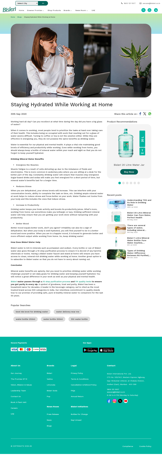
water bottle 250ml (25, 319)
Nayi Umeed (76, 420)
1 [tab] (119, 183)
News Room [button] (80, 10)
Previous (105, 153)
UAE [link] (93, 10)
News (49, 420)
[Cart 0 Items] (156, 10)
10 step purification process (56, 281)
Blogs (19, 17)
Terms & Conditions (79, 379)
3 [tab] (127, 183)
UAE (12, 414)
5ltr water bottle (79, 319)
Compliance (128, 446)
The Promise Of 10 (19, 379)
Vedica (50, 379)
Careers (14, 408)
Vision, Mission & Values (21, 385)
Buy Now (129, 172)
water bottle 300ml (53, 319)
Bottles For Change (79, 414)
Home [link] (21, 10)
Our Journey (16, 373)
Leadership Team (18, 391)
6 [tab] (138, 183)
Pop (48, 396)
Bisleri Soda (52, 391)
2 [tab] (123, 183)
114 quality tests (83, 281)
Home (13, 17)
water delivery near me (67, 311)
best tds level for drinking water (32, 311)
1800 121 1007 (129, 3)
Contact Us (16, 396)
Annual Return (77, 396)
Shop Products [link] (54, 10)
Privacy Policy (77, 373)
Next (153, 153)
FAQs (73, 391)
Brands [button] (67, 10)
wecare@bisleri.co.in (151, 3)
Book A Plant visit (18, 402)
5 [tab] (135, 183)
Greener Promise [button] (34, 10)
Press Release (53, 414)
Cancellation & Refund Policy (83, 385)
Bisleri (14, 281)
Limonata (51, 385)
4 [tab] (131, 183)
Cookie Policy (145, 446)
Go (43, 3)
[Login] (149, 10)
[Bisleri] (9, 11)
